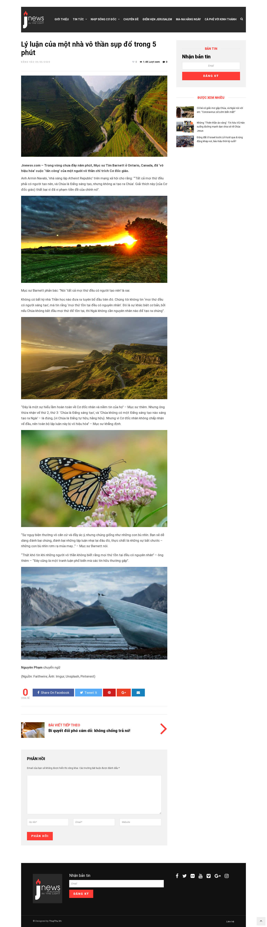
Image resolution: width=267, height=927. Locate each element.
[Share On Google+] (124, 692)
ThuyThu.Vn (55, 921)
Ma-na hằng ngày (188, 19)
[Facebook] (177, 876)
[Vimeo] (209, 876)
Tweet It (90, 693)
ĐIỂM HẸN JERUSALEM (157, 19)
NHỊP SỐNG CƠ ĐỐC (103, 19)
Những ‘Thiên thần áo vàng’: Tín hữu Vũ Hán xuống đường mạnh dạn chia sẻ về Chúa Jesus (221, 126)
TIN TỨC (78, 19)
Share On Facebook (55, 693)
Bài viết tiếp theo (64, 725)
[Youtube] (201, 876)
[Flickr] (193, 876)
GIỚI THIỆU (62, 19)
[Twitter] (184, 876)
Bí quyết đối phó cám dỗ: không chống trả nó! (89, 730)
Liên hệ (230, 921)
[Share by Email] (138, 692)
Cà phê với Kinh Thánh (221, 19)
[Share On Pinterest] (109, 692)
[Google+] (218, 876)
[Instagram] (227, 876)
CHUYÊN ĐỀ (131, 19)
